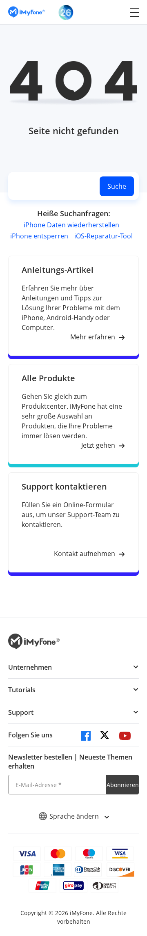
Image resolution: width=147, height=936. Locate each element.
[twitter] (105, 737)
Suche (116, 186)
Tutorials (22, 689)
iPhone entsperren (39, 235)
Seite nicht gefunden (74, 130)
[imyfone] (26, 12)
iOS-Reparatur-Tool (103, 235)
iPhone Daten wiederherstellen (71, 224)
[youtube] (125, 737)
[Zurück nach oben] (132, 860)
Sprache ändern (74, 816)
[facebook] (85, 737)
